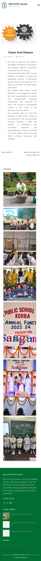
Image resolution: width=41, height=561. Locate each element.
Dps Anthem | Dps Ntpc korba (21, 514)
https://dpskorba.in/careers (13, 545)
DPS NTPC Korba (18, 4)
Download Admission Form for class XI (24, 524)
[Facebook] (4, 503)
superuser (21, 56)
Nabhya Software (21, 558)
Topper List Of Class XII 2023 (21, 531)
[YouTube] (11, 503)
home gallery (6, 152)
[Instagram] (7, 503)
